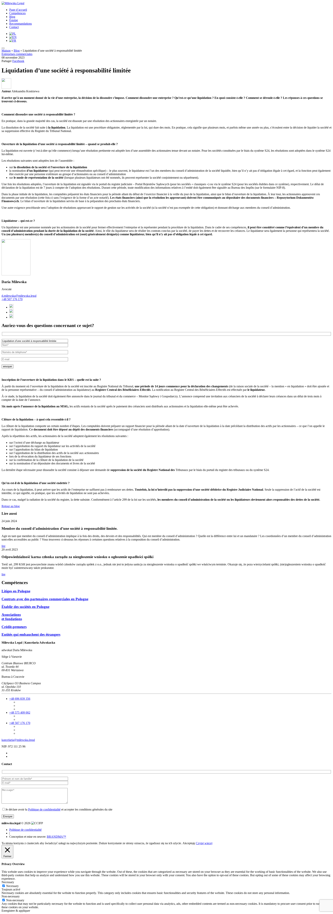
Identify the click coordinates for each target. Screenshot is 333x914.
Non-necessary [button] (11, 896)
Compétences (17, 13)
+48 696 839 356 (19, 698)
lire (3, 546)
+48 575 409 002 (19, 712)
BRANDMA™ (56, 836)
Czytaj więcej (204, 843)
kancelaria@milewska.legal (18, 740)
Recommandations (20, 23)
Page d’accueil (18, 9)
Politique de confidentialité (44, 809)
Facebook (18, 61)
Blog (12, 16)
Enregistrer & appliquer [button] (16, 910)
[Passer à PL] (12, 33)
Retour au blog (11, 506)
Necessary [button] (8, 882)
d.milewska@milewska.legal (19, 295)
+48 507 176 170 (12, 299)
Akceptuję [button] (188, 843)
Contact (14, 27)
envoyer (7, 366)
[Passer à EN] (13, 37)
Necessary (12, 886)
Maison (6, 50)
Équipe (13, 20)
